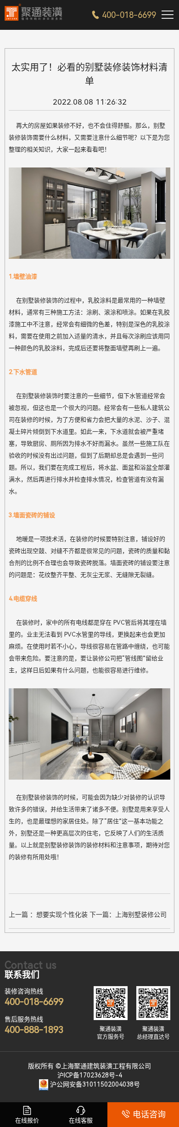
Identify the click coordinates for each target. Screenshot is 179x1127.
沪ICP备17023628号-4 (89, 1075)
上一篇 (48, 916)
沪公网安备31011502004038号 (95, 1084)
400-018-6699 (123, 15)
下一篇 (128, 916)
